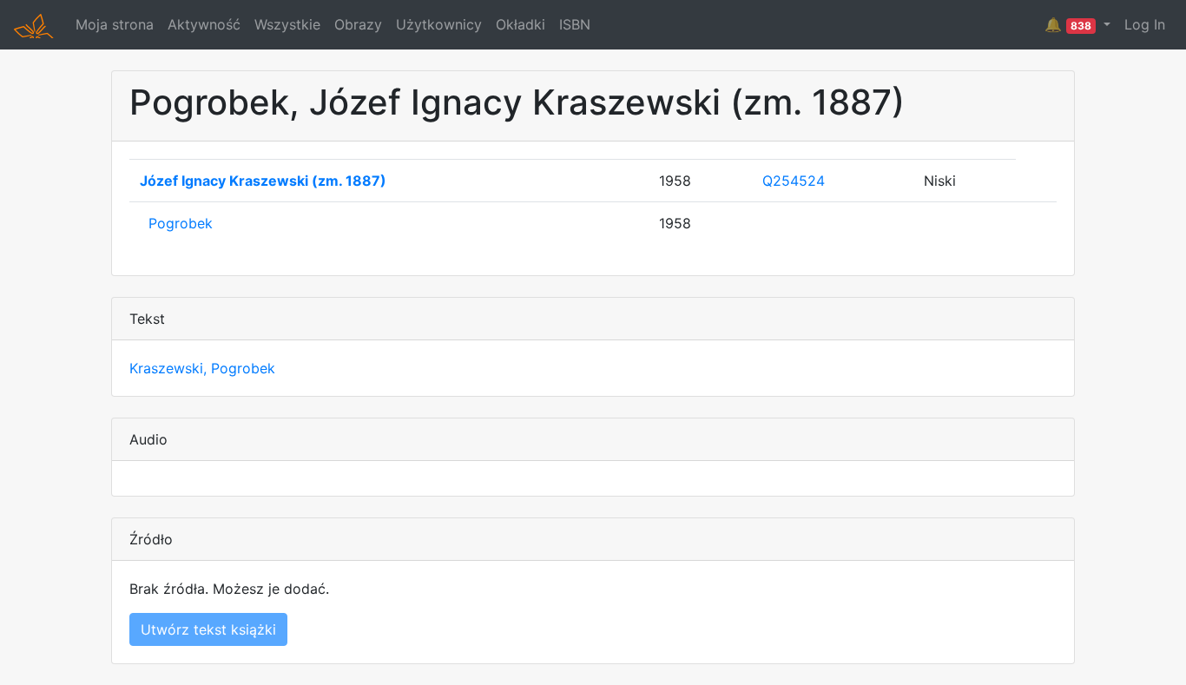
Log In (1144, 24)
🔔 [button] (1067, 24)
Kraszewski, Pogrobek (202, 368)
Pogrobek (180, 223)
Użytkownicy (439, 24)
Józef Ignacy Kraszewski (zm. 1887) (263, 180)
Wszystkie (287, 24)
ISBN (574, 24)
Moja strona (115, 24)
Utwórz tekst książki (208, 629)
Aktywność (204, 24)
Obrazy (358, 24)
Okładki (520, 24)
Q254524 (793, 180)
